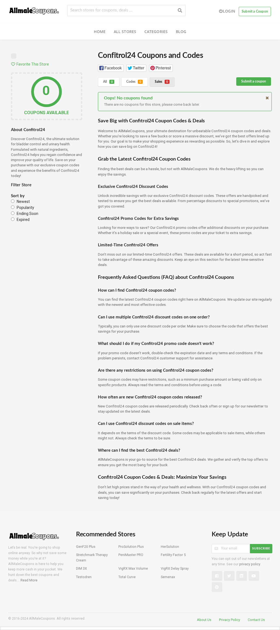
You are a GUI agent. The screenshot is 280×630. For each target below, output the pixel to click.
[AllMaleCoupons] (34, 10)
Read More (29, 580)
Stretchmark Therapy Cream (92, 557)
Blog (181, 31)
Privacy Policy (229, 620)
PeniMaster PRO (130, 555)
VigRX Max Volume (133, 568)
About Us (204, 620)
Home (100, 31)
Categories (156, 31)
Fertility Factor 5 (173, 555)
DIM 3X (81, 568)
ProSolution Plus (131, 547)
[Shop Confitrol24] (13, 57)
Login (229, 11)
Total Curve (127, 577)
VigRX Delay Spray (175, 568)
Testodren (84, 577)
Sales (161, 81)
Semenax (168, 577)
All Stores (125, 31)
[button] (111, 68)
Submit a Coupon (255, 11)
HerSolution (170, 547)
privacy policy (249, 564)
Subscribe (261, 548)
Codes (133, 81)
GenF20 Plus (85, 547)
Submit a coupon (253, 81)
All (108, 81)
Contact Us (256, 620)
